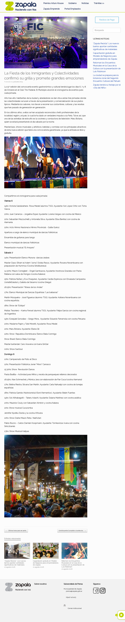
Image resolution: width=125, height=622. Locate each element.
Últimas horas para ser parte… (16, 530)
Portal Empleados (72, 9)
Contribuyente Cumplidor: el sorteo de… (72, 530)
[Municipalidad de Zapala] (20, 6)
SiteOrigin (65, 617)
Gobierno (72, 3)
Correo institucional (75, 608)
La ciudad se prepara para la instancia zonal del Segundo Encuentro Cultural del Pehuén (106, 78)
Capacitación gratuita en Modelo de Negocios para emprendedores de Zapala (105, 56)
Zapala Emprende (51, 9)
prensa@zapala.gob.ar (74, 591)
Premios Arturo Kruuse (53, 3)
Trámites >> (99, 3)
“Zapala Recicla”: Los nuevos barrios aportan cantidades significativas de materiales (106, 46)
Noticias (85, 3)
